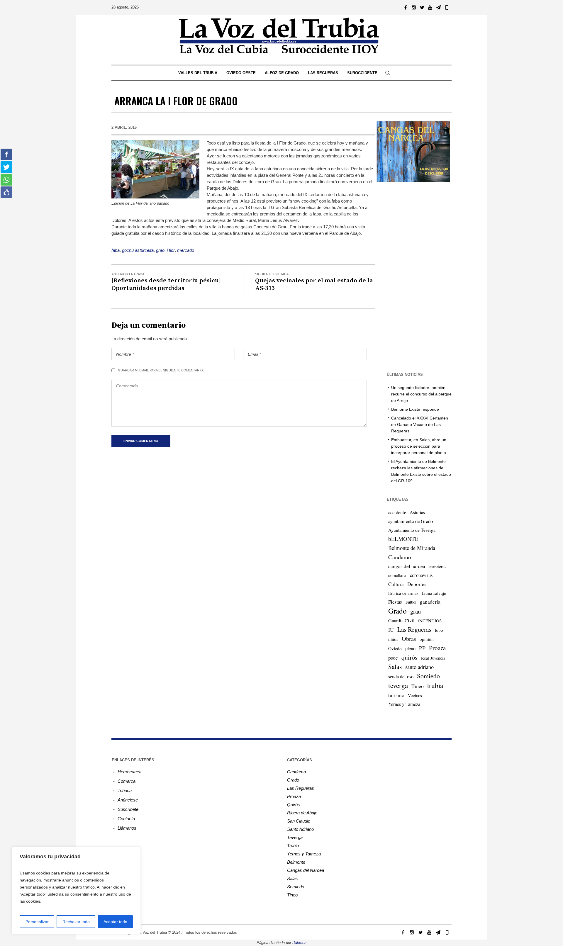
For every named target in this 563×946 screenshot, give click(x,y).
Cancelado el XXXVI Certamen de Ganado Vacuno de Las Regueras (419, 424)
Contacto (126, 818)
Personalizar (37, 921)
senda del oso (400, 676)
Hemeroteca (129, 771)
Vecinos (415, 695)
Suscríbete (128, 809)
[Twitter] (422, 7)
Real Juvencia (433, 658)
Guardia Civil (401, 620)
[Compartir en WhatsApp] (6, 180)
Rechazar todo (76, 921)
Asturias (417, 512)
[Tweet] (6, 167)
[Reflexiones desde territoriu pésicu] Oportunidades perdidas (166, 284)
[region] (76, 890)
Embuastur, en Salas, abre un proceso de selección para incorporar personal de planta (418, 446)
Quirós (293, 804)
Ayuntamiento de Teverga (411, 530)
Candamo (399, 557)
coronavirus (421, 575)
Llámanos (127, 828)
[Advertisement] (413, 276)
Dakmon (299, 942)
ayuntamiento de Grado (410, 521)
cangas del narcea (406, 566)
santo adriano (419, 666)
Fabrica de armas (403, 593)
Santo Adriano (300, 829)
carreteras (437, 566)
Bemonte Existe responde (415, 409)
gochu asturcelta (138, 250)
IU (391, 629)
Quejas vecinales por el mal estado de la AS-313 (314, 284)
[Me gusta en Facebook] (6, 192)
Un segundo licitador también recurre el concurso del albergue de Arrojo (421, 394)
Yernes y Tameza (404, 704)
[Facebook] (405, 7)
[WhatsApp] (446, 7)
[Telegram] (438, 7)
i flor (171, 250)
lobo (439, 630)
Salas (395, 666)
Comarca (126, 781)
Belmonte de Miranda (411, 547)
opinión (427, 639)
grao (160, 250)
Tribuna (125, 790)
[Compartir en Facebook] (6, 154)
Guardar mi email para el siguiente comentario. (161, 370)
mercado (185, 250)
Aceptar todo (115, 921)
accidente (397, 512)
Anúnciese (128, 799)
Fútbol (411, 602)
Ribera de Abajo (302, 812)
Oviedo (395, 648)
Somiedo (428, 676)
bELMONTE (403, 538)
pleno (410, 648)
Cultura (396, 584)
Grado (397, 610)
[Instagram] (414, 7)
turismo (396, 695)
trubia (435, 685)
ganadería (430, 601)
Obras (409, 639)
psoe (393, 657)
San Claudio (298, 820)
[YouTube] (430, 7)
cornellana (397, 575)
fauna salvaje (434, 593)
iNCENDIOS (430, 621)
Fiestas (395, 601)
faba (115, 250)
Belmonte (296, 862)
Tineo (417, 685)
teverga (398, 685)
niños (393, 639)
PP (422, 648)
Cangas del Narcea (305, 870)
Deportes (416, 584)
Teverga (295, 837)
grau (415, 611)
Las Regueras (414, 629)
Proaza (437, 648)
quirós (409, 657)
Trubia (293, 845)
